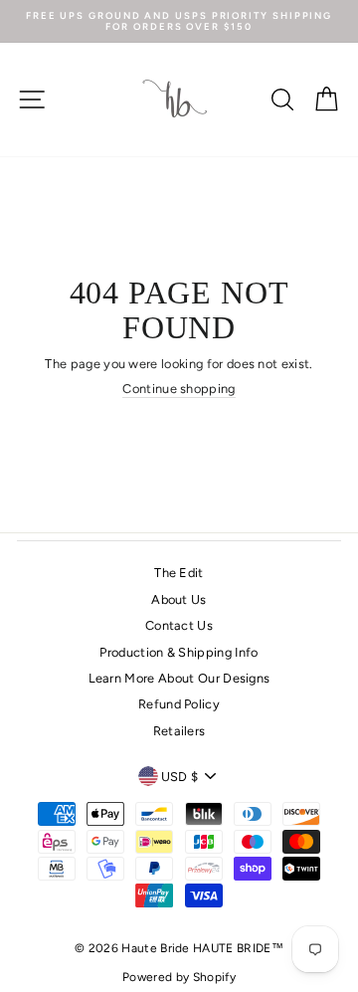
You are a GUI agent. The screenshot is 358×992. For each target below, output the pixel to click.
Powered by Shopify (179, 977)
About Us (179, 599)
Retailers (179, 730)
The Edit (179, 572)
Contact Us (179, 625)
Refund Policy (179, 703)
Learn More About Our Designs (179, 678)
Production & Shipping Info (178, 652)
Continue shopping (178, 388)
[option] (179, 21)
